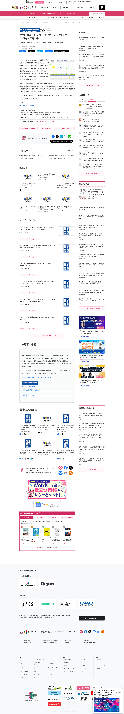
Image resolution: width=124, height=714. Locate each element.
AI (39, 18)
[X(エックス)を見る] (89, 631)
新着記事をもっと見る (93, 85)
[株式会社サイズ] (67, 604)
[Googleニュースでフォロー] (98, 631)
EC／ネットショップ (38, 674)
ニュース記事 (100, 662)
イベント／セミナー (84, 668)
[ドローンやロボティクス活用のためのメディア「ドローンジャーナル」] (83, 699)
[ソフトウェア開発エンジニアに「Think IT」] (68, 689)
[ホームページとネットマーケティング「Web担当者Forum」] (83, 689)
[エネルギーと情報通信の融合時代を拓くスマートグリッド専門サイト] (83, 694)
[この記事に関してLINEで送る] (69, 136)
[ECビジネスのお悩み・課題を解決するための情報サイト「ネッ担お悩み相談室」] (54, 705)
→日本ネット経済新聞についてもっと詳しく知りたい (37, 377)
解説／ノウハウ (67, 659)
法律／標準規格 (24, 671)
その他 (49, 677)
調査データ (66, 662)
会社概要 (67, 642)
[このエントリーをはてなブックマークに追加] (61, 136)
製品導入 (60, 2)
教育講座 (79, 3)
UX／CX (36, 671)
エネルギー (70, 3)
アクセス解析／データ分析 (54, 18)
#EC (40, 122)
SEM (35, 677)
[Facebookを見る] (85, 631)
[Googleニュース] (66, 473)
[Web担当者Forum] (27, 633)
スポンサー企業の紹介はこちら (92, 618)
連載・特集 (65, 7)
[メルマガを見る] (81, 631)
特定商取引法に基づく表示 (50, 642)
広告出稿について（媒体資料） (51, 640)
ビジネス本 (40, 517)
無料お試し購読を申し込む (31, 390)
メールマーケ (23, 677)
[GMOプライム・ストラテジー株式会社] (86, 604)
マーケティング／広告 (30, 18)
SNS (44, 18)
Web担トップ (22, 22)
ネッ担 (37, 472)
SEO (21, 18)
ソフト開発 (73, 1)
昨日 (83, 100)
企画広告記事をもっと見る (93, 308)
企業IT (69, 1)
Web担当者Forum (27, 7)
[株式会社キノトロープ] (47, 604)
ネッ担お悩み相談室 (45, 472)
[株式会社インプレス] (31, 697)
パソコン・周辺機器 (67, 517)
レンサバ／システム (52, 671)
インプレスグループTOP (90, 642)
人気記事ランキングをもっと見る (93, 174)
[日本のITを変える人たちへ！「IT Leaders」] (68, 694)
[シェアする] (53, 136)
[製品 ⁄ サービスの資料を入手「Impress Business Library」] (54, 699)
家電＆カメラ (53, 517)
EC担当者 (50, 2)
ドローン (75, 3)
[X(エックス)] (71, 468)
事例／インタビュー (84, 659)
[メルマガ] (60, 468)
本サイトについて (28, 640)
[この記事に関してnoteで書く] (65, 136)
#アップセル (45, 122)
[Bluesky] (94, 631)
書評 (81, 662)
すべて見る (93, 470)
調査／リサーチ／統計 (87, 18)
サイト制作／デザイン (69, 18)
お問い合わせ (68, 640)
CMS (78, 18)
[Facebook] (66, 468)
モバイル (50, 674)
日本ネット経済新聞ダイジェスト (46, 22)
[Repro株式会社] (47, 584)
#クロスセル (53, 122)
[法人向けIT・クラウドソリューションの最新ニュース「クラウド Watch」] (54, 694)
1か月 (100, 100)
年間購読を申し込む (29, 395)
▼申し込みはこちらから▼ (101, 697)
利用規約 (87, 640)
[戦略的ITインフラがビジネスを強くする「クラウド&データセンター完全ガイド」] (54, 689)
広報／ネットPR (24, 674)
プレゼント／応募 (101, 665)
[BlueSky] (60, 473)
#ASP (36, 122)
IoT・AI (78, 1)
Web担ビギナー (45, 7)
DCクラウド (83, 1)
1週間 (91, 100)
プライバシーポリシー (29, 642)
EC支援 (83, 3)
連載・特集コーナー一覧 (32, 22)
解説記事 (99, 659)
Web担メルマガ (55, 7)
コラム (65, 665)
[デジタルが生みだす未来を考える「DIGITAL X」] (68, 699)
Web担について (80, 7)
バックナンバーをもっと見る (48, 336)
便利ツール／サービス (69, 668)
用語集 (98, 668)
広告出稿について (92, 7)
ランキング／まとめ (68, 671)
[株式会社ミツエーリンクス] (27, 584)
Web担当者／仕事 (101, 18)
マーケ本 (26, 517)
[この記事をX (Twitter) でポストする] (57, 136)
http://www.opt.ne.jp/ (26, 105)
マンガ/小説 (82, 665)
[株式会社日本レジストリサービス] (27, 604)
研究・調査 (88, 1)
